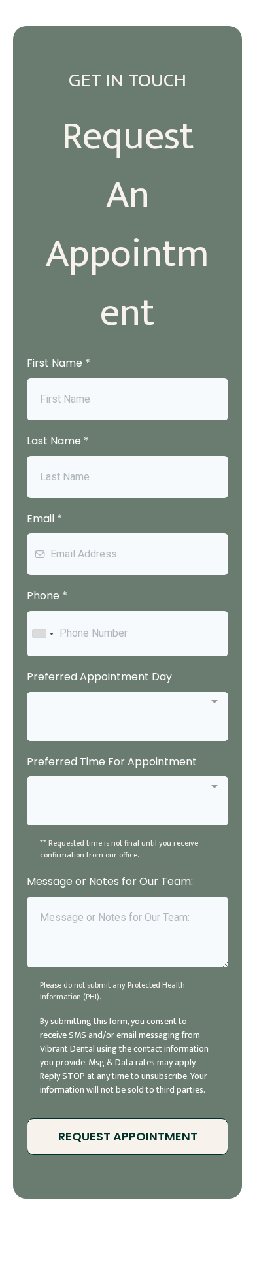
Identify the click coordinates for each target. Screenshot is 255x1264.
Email (44, 518)
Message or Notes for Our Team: (110, 881)
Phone (47, 595)
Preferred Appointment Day (99, 676)
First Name (58, 363)
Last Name (58, 440)
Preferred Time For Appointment (112, 761)
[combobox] (42, 634)
